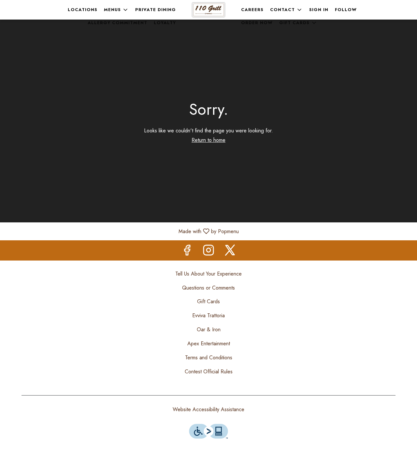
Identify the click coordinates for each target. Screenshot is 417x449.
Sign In (318, 10)
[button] (116, 9)
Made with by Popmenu (122, 231)
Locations (82, 10)
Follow (346, 10)
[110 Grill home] (208, 10)
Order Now (257, 23)
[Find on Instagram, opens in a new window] (208, 252)
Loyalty (165, 23)
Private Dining (155, 10)
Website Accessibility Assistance (208, 409)
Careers (252, 10)
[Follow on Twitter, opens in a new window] (230, 252)
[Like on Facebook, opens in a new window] (187, 252)
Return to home (208, 140)
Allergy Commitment (117, 23)
